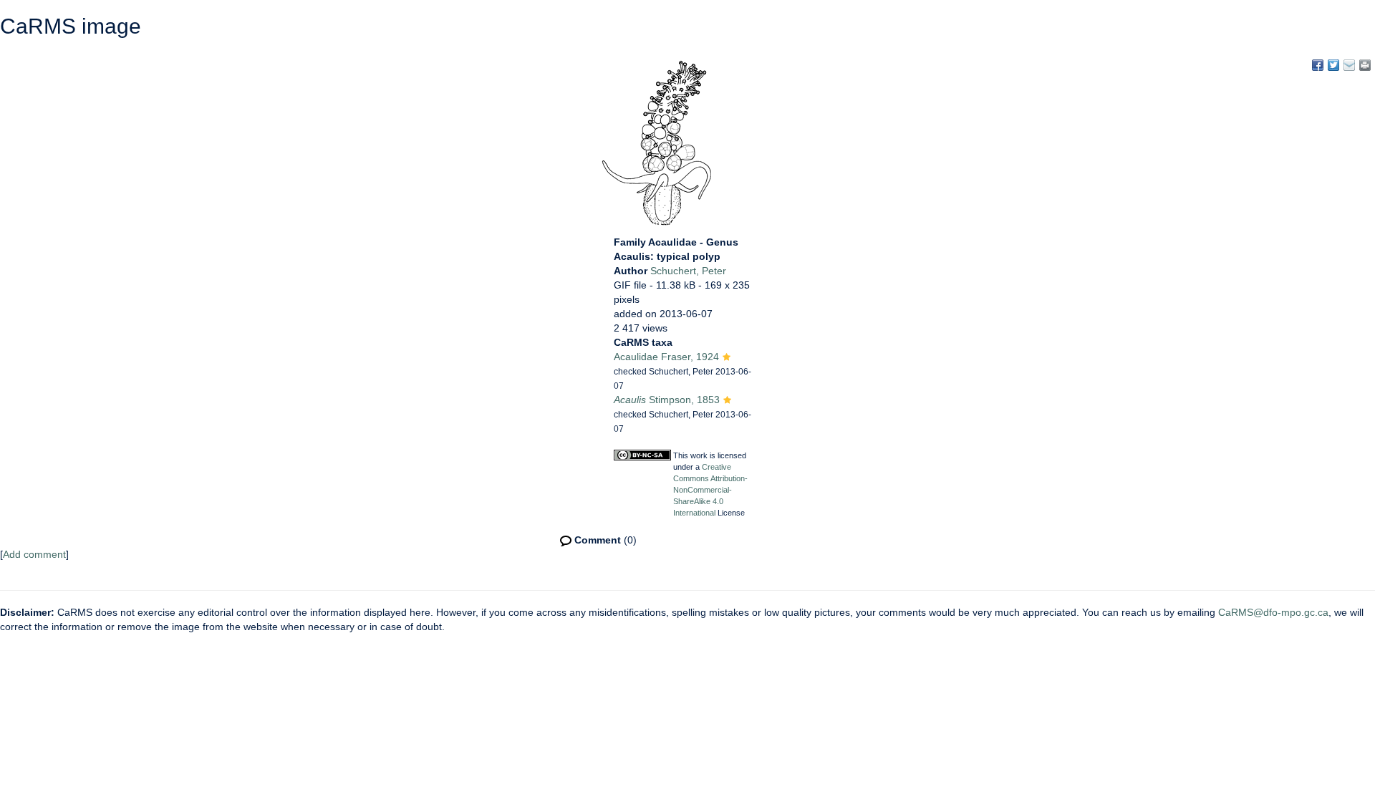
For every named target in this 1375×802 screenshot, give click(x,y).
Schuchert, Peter (688, 270)
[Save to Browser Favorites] (1349, 65)
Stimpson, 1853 (667, 399)
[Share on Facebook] (1317, 65)
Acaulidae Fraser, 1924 (666, 356)
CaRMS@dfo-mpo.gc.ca (1273, 612)
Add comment (34, 554)
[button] (726, 358)
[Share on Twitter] (1333, 65)
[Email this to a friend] (1365, 65)
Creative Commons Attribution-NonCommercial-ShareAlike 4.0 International (710, 490)
